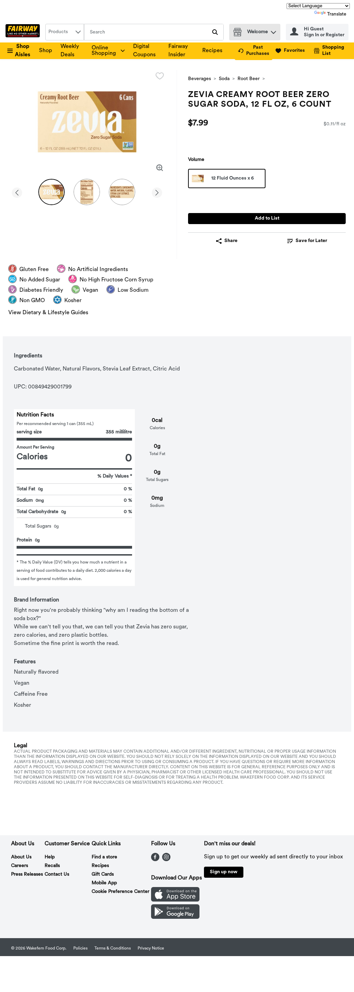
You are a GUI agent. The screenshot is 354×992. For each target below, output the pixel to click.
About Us (21, 857)
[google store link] (175, 917)
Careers (19, 865)
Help (50, 857)
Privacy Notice (151, 948)
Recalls (52, 865)
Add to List (267, 218)
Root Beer (248, 78)
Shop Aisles (22, 51)
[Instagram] (166, 860)
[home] (24, 32)
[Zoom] (160, 168)
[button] (273, 30)
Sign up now (223, 872)
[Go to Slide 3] (122, 192)
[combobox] (64, 32)
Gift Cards (103, 874)
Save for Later (311, 240)
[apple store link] (175, 900)
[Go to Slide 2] (86, 192)
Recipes (212, 51)
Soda (224, 78)
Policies (80, 948)
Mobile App (104, 883)
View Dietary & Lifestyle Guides (48, 313)
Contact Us (57, 874)
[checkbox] (160, 76)
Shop (45, 51)
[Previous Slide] (17, 191)
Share (230, 240)
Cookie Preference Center (120, 891)
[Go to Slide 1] (51, 192)
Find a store (104, 857)
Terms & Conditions (112, 948)
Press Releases (27, 874)
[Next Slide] (157, 191)
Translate (336, 14)
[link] (253, 50)
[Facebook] (155, 860)
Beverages (199, 78)
